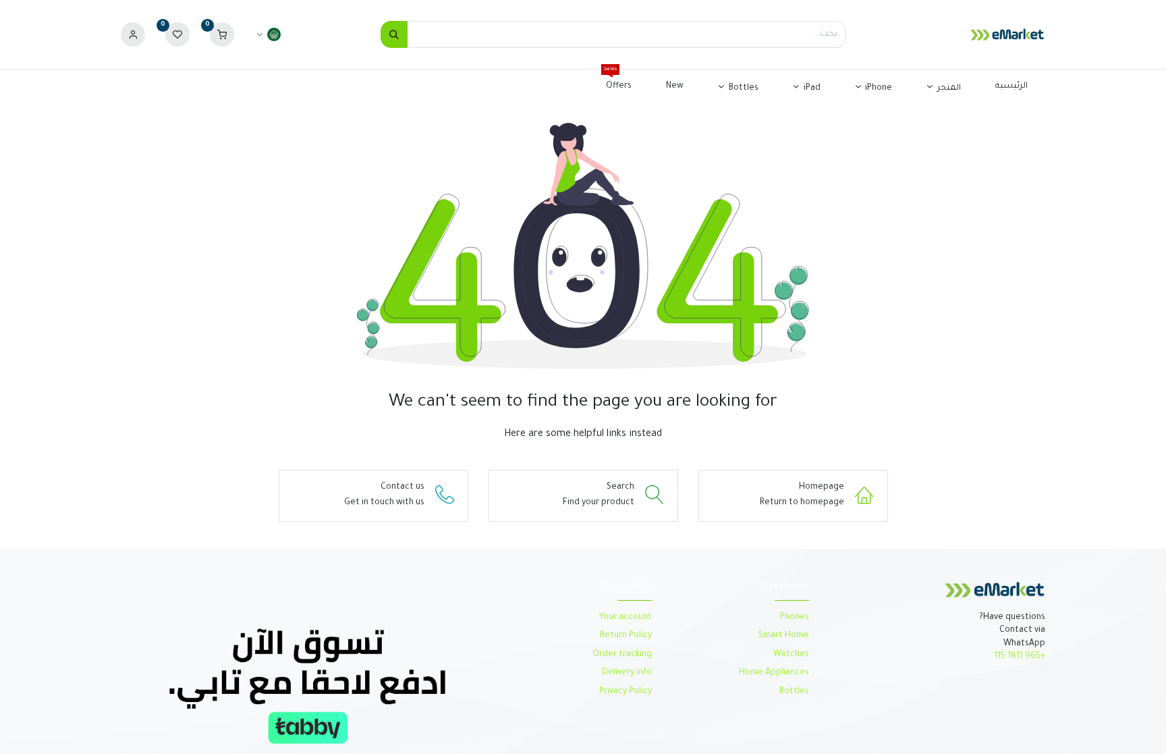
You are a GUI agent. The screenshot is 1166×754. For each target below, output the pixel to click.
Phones (793, 617)
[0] (222, 35)
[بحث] (394, 34)
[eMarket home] (994, 590)
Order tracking (622, 654)
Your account (625, 617)
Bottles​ (794, 692)
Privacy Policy (625, 692)
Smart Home (783, 636)
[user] (133, 35)
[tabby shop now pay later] (307, 687)
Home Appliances (774, 673)
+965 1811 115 (1019, 657)
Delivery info (627, 673)
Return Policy (625, 636)
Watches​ (791, 654)
